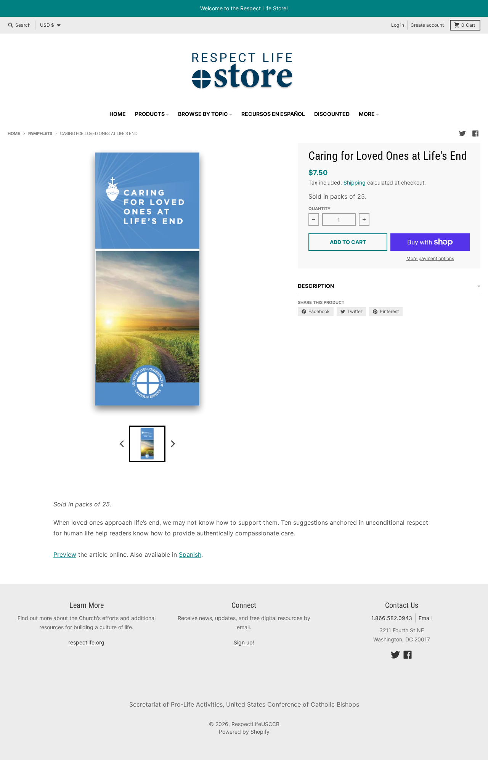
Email (425, 618)
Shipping (355, 182)
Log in (397, 25)
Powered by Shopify (244, 731)
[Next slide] (172, 444)
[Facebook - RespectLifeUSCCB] (475, 133)
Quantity (319, 208)
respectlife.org (86, 642)
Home (14, 133)
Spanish (190, 554)
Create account (427, 25)
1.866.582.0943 (391, 618)
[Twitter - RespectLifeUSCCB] (462, 133)
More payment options (430, 258)
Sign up (243, 642)
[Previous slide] (122, 444)
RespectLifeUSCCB (255, 724)
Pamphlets (40, 133)
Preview (64, 554)
